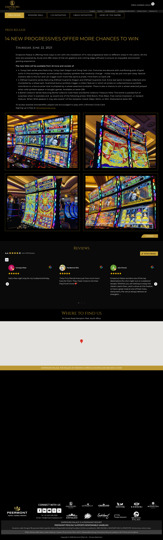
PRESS (134, 5)
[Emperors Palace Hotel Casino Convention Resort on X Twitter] (59, 510)
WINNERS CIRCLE (144, 5)
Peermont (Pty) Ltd (80, 537)
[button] (7, 284)
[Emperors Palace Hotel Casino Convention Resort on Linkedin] (44, 510)
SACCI (79, 532)
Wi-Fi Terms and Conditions (129, 532)
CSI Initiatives (58, 15)
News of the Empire (110, 15)
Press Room (14, 15)
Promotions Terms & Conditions (107, 532)
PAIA (74, 532)
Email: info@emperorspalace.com (49, 518)
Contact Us (153, 11)
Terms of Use (67, 532)
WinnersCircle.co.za (45, 108)
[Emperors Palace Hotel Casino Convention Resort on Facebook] (39, 510)
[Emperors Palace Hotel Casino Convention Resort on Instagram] (54, 510)
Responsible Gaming (89, 532)
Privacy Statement (95, 537)
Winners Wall (35, 15)
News (41, 532)
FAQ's (27, 532)
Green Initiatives (82, 15)
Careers (59, 532)
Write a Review (150, 254)
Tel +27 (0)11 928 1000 (49, 515)
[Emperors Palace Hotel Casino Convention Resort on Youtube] (49, 510)
